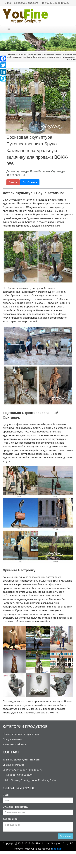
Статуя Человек (34, 54)
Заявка (13, 182)
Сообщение (30, 182)
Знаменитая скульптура (53, 54)
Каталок (21, 54)
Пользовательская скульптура (21, 734)
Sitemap (57, 848)
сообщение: (10, 818)
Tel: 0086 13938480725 (55, 2)
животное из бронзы (15, 744)
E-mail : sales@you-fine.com (21, 2)
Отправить (65, 836)
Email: (22, 759)
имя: (6, 794)
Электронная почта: (16, 806)
